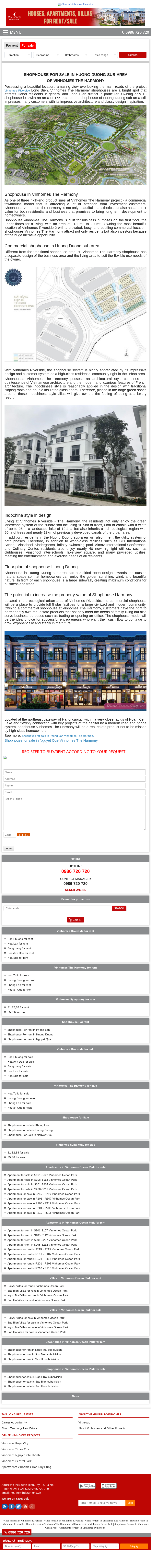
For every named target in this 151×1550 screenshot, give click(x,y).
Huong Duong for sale (21, 1098)
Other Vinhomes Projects (21, 1435)
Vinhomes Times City (15, 1449)
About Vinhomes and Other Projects (102, 1428)
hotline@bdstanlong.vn (25, 1493)
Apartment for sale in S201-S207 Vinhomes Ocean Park (42, 1184)
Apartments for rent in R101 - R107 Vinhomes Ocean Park (43, 1254)
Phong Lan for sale (19, 1103)
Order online (75, 889)
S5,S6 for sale (16, 1157)
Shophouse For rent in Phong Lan (28, 1029)
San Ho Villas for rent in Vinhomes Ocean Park (36, 1300)
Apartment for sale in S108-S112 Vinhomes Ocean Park (42, 1179)
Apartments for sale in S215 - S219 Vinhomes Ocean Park (43, 1193)
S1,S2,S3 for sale (18, 1152)
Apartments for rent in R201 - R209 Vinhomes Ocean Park (43, 1263)
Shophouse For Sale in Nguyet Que (29, 1134)
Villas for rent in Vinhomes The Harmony (106, 1520)
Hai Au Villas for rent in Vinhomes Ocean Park (35, 1286)
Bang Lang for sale (19, 1066)
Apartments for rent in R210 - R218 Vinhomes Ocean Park (43, 1268)
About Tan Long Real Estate (19, 1428)
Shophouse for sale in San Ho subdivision (33, 1386)
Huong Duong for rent (21, 980)
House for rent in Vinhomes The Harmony (48, 1524)
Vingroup (84, 1422)
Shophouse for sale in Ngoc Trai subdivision (34, 1376)
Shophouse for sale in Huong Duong (30, 1130)
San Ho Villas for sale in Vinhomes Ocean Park (36, 1332)
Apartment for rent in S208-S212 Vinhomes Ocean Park (42, 1244)
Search (132, 54)
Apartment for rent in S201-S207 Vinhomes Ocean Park (42, 1239)
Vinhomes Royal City (15, 1443)
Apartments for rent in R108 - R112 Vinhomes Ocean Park (43, 1258)
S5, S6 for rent (16, 1012)
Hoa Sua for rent (17, 957)
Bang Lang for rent (19, 948)
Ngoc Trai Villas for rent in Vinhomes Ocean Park (37, 1295)
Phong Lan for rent (19, 984)
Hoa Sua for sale (17, 1075)
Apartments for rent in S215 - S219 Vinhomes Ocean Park (43, 1249)
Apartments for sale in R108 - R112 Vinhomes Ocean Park (43, 1203)
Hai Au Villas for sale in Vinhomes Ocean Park (35, 1317)
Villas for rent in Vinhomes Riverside (22, 1520)
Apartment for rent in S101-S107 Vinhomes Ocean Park (42, 1230)
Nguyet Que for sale (19, 1107)
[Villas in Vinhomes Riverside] (75, 4)
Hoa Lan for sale (17, 1071)
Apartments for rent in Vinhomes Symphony (82, 1527)
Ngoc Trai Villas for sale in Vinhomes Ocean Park (37, 1327)
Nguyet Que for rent (19, 989)
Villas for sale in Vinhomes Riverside (63, 1520)
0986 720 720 (137, 32)
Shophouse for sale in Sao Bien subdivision (34, 1381)
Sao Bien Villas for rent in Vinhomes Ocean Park (37, 1290)
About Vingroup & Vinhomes (99, 1414)
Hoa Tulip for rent (18, 975)
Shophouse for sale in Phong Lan (28, 1125)
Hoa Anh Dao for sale (20, 1061)
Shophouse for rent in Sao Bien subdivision (34, 1354)
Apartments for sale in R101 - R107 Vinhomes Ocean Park (43, 1198)
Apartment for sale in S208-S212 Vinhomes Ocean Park (42, 1189)
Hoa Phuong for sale (20, 1056)
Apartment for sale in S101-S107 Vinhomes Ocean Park (42, 1175)
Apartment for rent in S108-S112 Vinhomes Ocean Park (41, 1235)
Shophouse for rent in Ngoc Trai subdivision (34, 1349)
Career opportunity (14, 1422)
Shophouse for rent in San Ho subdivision (33, 1359)
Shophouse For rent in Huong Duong (30, 1034)
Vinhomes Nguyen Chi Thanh (21, 1455)
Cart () (77, 920)
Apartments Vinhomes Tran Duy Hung (26, 1467)
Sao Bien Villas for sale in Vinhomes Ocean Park (37, 1322)
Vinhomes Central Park (16, 1461)
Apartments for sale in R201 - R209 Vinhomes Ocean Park (43, 1208)
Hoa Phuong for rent (20, 938)
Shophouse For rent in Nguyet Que (29, 1039)
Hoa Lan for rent (17, 943)
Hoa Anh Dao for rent (20, 953)
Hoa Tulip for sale (18, 1093)
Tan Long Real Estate (17, 1414)
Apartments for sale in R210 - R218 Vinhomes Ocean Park (43, 1212)
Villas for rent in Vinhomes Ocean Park (92, 1524)
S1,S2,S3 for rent (18, 1007)
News (75, 1396)
